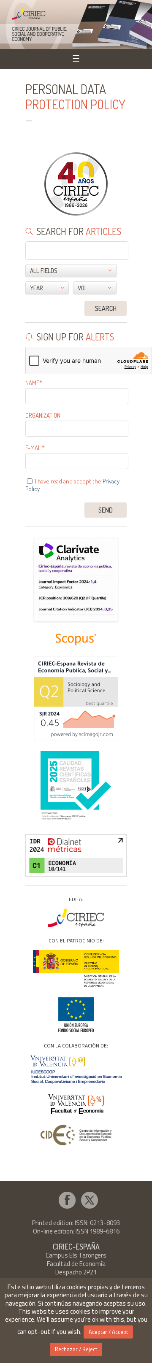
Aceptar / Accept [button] (108, 1332)
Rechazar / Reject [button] (76, 1349)
